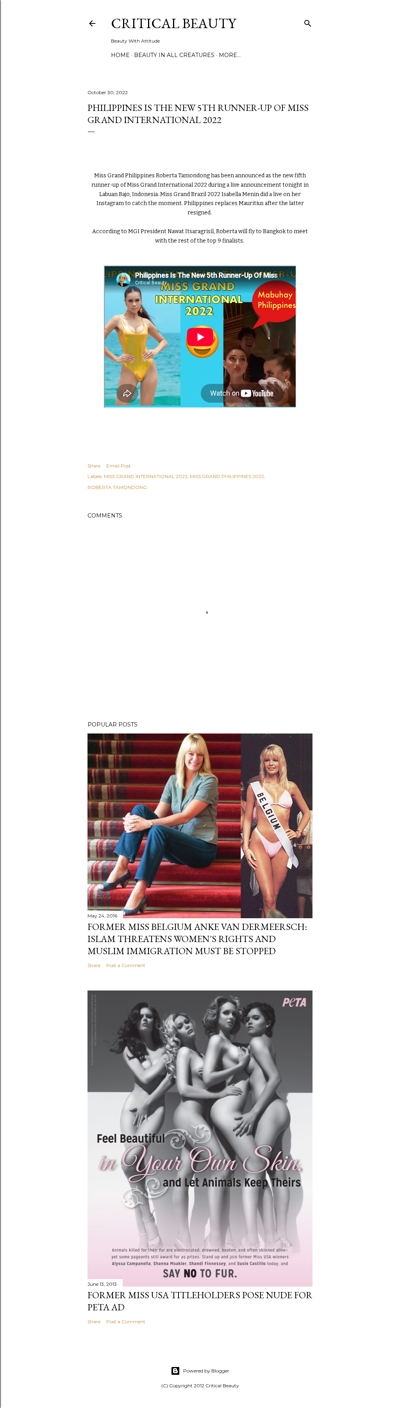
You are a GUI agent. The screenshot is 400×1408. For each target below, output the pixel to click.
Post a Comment (125, 965)
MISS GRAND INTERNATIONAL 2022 (146, 476)
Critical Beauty (173, 23)
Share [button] (94, 466)
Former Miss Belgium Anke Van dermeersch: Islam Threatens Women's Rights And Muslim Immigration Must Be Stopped (197, 939)
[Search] (307, 21)
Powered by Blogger (206, 1371)
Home (120, 55)
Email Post (118, 466)
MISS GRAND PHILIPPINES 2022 (227, 476)
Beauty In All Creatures (174, 55)
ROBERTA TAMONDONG (117, 487)
